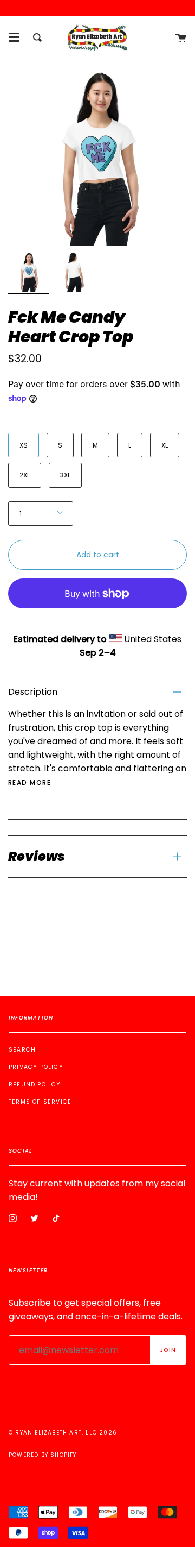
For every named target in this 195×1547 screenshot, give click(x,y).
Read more (29, 782)
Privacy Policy (36, 1067)
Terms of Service (40, 1102)
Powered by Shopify (43, 1455)
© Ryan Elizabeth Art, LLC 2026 (63, 1433)
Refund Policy (35, 1084)
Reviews (36, 856)
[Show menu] (14, 37)
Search (22, 1050)
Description (32, 692)
